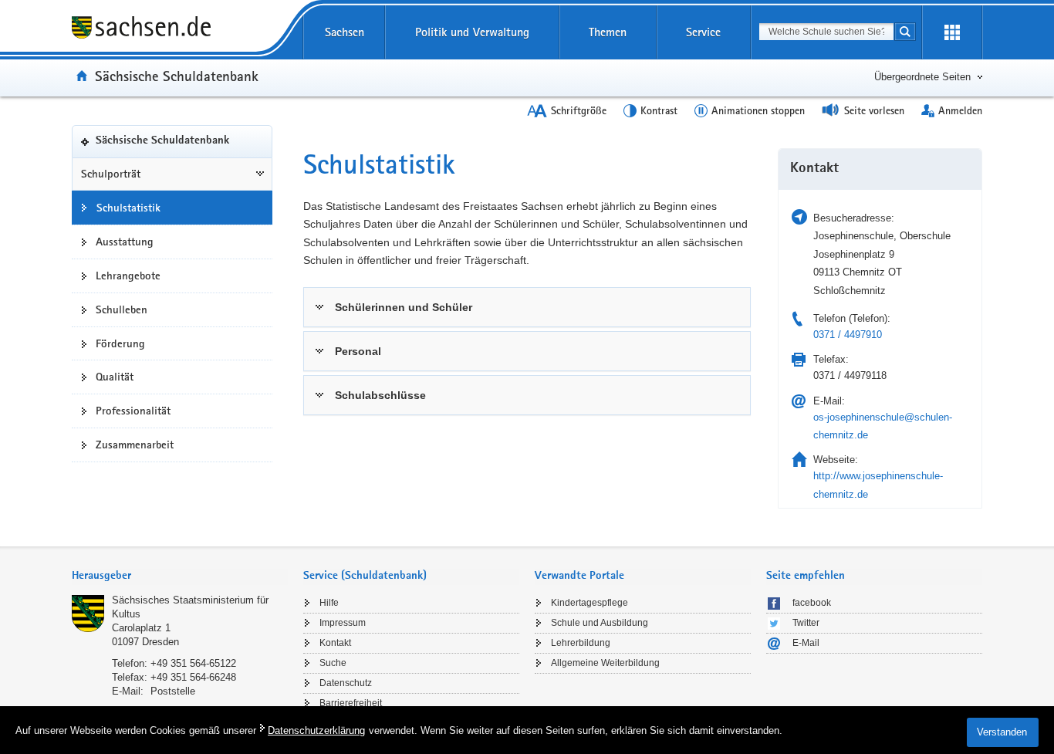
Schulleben (121, 309)
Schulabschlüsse (380, 395)
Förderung (120, 343)
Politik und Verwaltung (472, 32)
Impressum (342, 622)
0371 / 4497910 (847, 334)
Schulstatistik (128, 208)
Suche (332, 663)
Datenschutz (345, 683)
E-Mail (805, 642)
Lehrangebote (128, 275)
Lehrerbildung (580, 642)
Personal (358, 351)
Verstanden (1002, 732)
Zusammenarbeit (135, 444)
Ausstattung (125, 242)
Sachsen (344, 32)
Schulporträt (110, 174)
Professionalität (133, 411)
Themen (608, 32)
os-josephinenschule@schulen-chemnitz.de (882, 426)
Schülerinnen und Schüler (403, 307)
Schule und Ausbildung (599, 622)
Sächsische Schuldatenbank (176, 75)
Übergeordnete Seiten (922, 77)
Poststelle (172, 691)
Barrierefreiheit (350, 703)
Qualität (114, 377)
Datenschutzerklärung (316, 730)
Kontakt (335, 642)
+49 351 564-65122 (193, 663)
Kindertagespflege (589, 602)
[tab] (527, 307)
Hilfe (329, 602)
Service (703, 32)
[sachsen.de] (172, 29)
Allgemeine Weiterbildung (605, 663)
